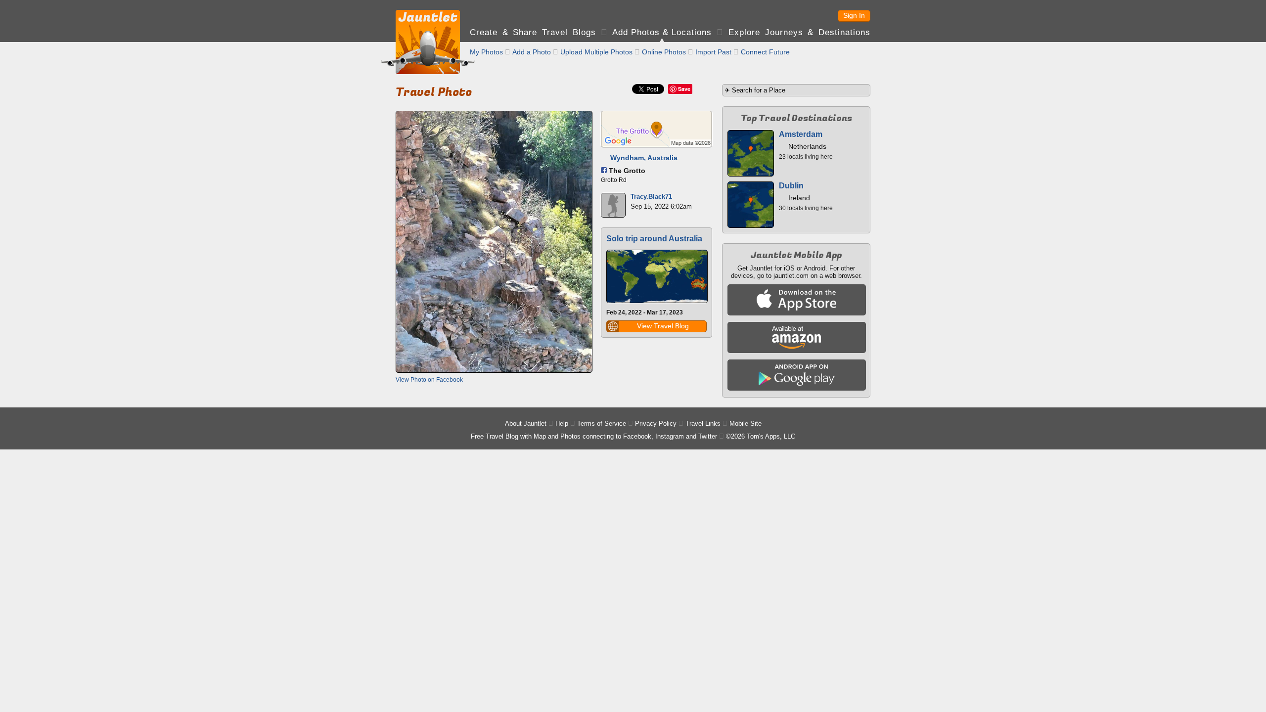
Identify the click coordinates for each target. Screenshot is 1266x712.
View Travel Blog (663, 326)
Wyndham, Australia (644, 158)
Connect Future (765, 52)
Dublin (791, 185)
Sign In (854, 15)
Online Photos (664, 52)
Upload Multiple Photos (596, 52)
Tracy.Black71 (651, 196)
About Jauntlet (525, 423)
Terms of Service (601, 423)
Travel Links (703, 423)
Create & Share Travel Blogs (533, 32)
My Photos (486, 52)
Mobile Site (745, 423)
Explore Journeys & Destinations (799, 32)
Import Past (713, 52)
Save (684, 88)
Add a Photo (531, 52)
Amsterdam (800, 134)
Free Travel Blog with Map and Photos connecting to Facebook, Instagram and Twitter (594, 436)
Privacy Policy (656, 423)
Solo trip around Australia (654, 238)
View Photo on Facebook (429, 380)
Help (561, 423)
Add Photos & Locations (662, 32)
